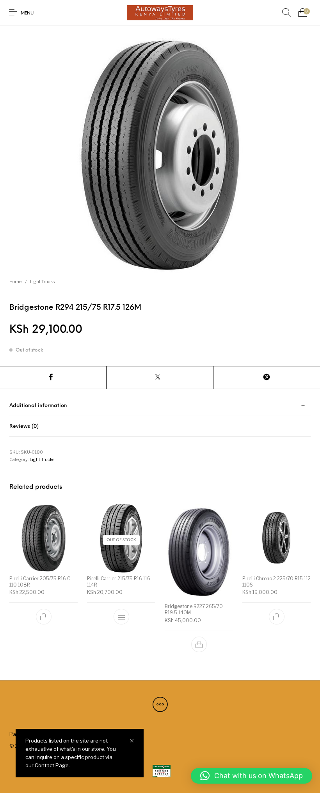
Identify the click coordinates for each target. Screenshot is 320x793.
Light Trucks (42, 281)
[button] (44, 616)
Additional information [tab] (38, 405)
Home (15, 281)
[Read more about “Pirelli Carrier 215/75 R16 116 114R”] (121, 616)
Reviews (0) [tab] (24, 426)
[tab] (160, 405)
